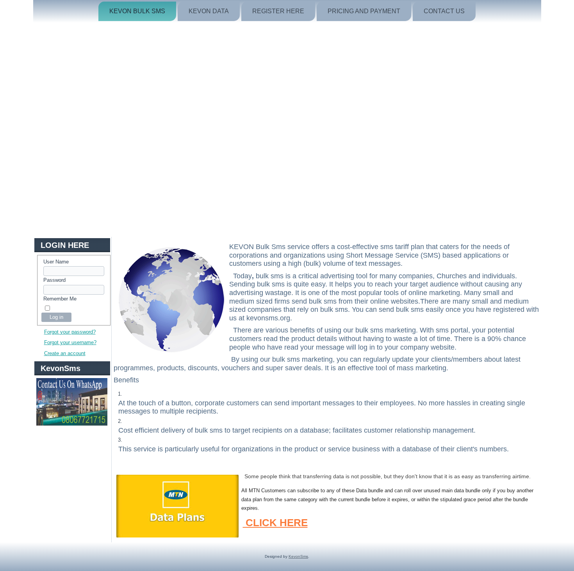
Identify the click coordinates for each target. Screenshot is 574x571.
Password (54, 280)
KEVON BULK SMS (137, 11)
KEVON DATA (209, 11)
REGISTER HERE (278, 11)
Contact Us (444, 11)
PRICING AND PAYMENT (364, 11)
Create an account (65, 353)
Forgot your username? (70, 342)
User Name (56, 262)
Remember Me (60, 299)
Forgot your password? (70, 332)
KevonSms (298, 556)
